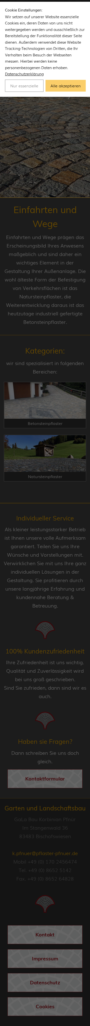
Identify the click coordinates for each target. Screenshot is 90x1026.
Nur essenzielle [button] (24, 86)
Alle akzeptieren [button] (65, 86)
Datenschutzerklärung (24, 73)
